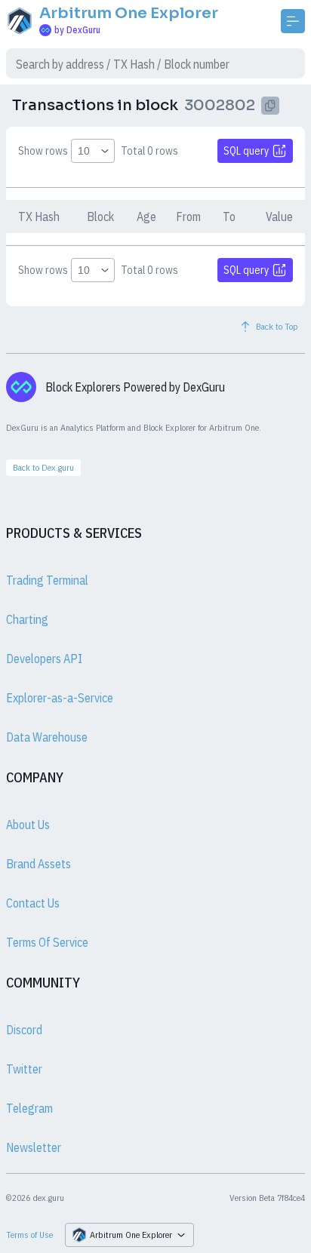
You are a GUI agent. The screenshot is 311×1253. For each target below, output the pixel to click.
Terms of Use (29, 1234)
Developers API (44, 658)
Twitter (24, 1068)
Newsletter (33, 1147)
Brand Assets (38, 863)
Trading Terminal (47, 580)
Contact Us (33, 903)
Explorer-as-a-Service (59, 697)
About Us (28, 824)
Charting (27, 619)
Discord (24, 1029)
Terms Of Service (47, 942)
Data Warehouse (47, 737)
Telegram (29, 1108)
